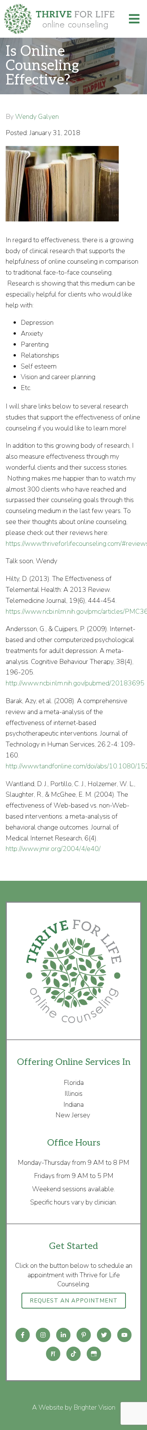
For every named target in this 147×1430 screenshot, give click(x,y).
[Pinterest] (84, 1335)
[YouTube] (124, 1335)
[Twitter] (104, 1335)
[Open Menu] (134, 19)
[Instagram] (43, 1335)
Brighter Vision (94, 1407)
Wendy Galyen (37, 116)
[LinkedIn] (63, 1335)
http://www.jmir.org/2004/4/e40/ (53, 848)
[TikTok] (73, 1354)
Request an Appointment (74, 1300)
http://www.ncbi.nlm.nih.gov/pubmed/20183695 (75, 683)
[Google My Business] (94, 1354)
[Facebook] (22, 1335)
